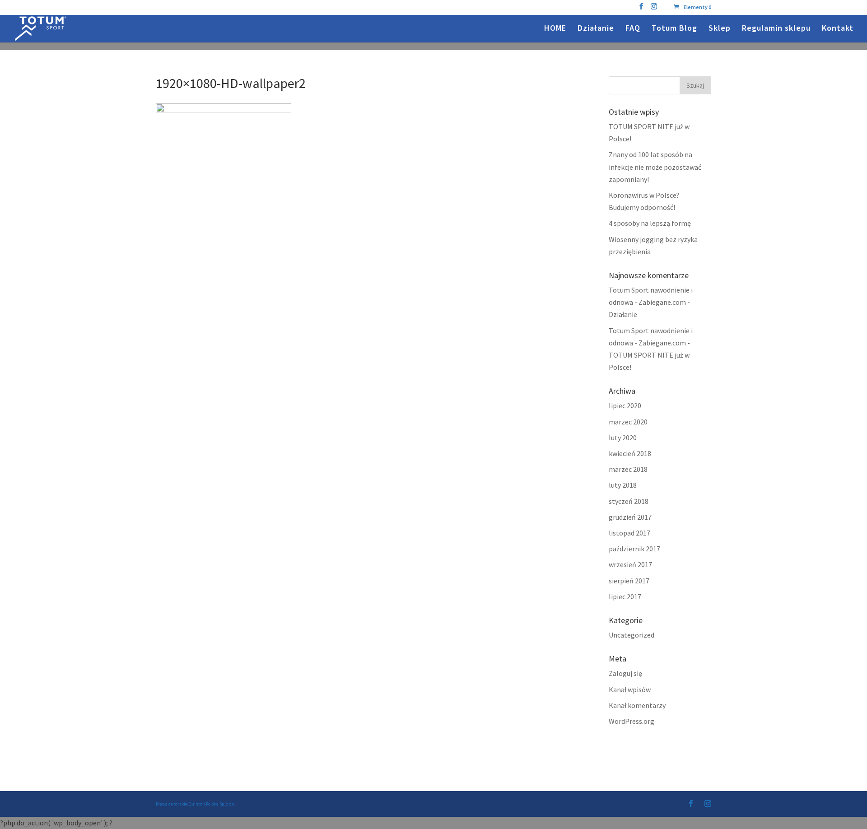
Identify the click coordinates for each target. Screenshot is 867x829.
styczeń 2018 (628, 501)
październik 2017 (634, 548)
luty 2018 (623, 484)
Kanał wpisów (630, 689)
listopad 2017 (629, 532)
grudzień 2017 (630, 517)
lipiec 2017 (625, 596)
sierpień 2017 (629, 580)
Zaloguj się (625, 673)
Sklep (720, 29)
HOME (555, 29)
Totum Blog (674, 29)
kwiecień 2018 (630, 453)
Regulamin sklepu (776, 29)
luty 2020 (623, 437)
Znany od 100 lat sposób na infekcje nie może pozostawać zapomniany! (655, 166)
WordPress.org (631, 721)
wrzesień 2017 (630, 564)
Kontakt (837, 29)
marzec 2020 (628, 421)
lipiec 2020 (625, 405)
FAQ (632, 29)
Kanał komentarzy (637, 705)
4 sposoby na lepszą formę (650, 223)
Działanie (596, 29)
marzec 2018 (628, 469)
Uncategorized (631, 634)
